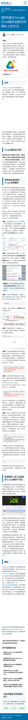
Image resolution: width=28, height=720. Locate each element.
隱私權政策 (3, 717)
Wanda (10, 34)
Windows (14, 708)
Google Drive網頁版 (18, 221)
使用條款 (10, 717)
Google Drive (6, 88)
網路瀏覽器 (22, 708)
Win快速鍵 (7, 297)
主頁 (2, 8)
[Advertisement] (14, 115)
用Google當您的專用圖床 (9, 585)
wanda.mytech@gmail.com (14, 629)
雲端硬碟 (7, 8)
